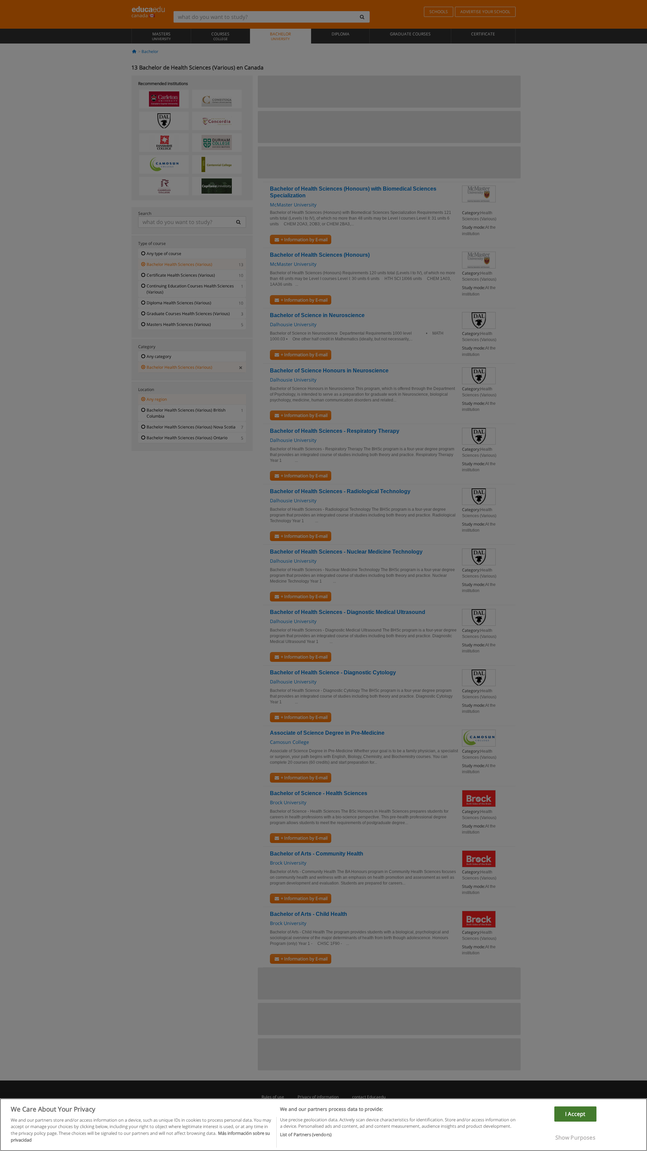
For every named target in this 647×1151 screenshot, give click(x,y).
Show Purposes (575, 1137)
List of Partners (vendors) (306, 1134)
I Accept (575, 1114)
